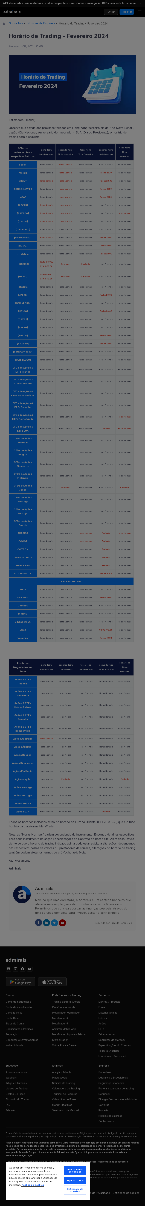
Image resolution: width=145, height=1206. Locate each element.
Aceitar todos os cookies (75, 1170)
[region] (48, 1181)
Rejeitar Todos (75, 1180)
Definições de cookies (75, 1190)
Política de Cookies (33, 1184)
